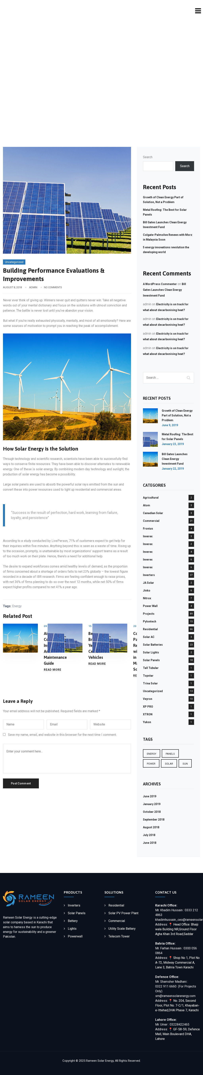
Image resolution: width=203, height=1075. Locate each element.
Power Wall (150, 606)
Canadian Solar (153, 513)
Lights (72, 929)
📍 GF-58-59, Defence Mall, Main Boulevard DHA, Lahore (177, 1034)
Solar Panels (151, 660)
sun (185, 763)
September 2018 (153, 819)
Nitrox (147, 598)
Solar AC (148, 637)
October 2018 (152, 811)
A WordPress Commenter (160, 284)
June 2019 (149, 796)
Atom (146, 505)
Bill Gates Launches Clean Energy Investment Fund (164, 289)
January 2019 (151, 804)
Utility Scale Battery (122, 929)
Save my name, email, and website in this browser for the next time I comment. (62, 735)
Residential (150, 629)
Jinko (146, 590)
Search (147, 157)
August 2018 (151, 827)
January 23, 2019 (173, 444)
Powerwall (75, 936)
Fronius (148, 528)
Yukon (147, 722)
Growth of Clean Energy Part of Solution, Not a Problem (177, 415)
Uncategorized (14, 262)
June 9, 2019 (170, 425)
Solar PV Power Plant (123, 913)
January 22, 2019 (173, 468)
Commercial (151, 520)
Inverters (149, 575)
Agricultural (151, 497)
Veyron (147, 698)
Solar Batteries (153, 644)
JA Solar (148, 582)
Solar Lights (151, 652)
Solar (169, 763)
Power (151, 763)
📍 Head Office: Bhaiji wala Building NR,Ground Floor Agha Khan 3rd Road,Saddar (176, 929)
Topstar (148, 675)
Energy (17, 606)
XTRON (147, 714)
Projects (148, 613)
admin (33, 287)
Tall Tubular (151, 667)
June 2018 (149, 842)
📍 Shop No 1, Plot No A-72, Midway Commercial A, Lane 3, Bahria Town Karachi (177, 962)
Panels (170, 753)
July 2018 (149, 835)
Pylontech (149, 621)
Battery (73, 921)
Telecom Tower (119, 936)
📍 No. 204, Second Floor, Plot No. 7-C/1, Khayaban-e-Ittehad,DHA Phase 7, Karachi (177, 1005)
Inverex (147, 536)
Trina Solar (150, 683)
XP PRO (148, 706)
